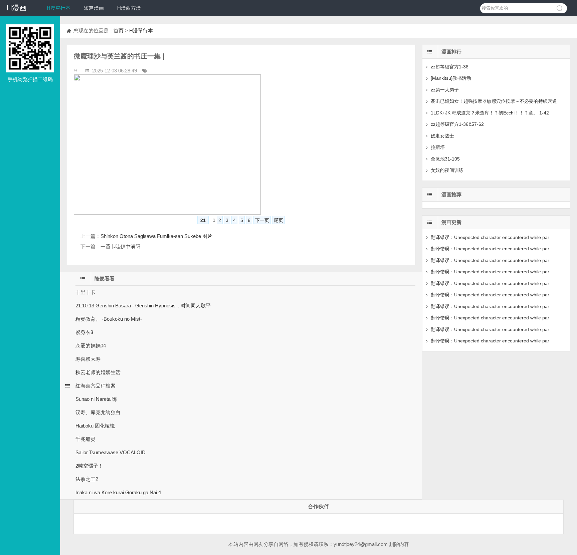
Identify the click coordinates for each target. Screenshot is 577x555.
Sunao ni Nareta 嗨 (96, 399)
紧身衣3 (84, 332)
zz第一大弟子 (445, 89)
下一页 (262, 220)
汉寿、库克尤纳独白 (98, 412)
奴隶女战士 (442, 135)
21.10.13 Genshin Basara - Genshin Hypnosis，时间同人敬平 (143, 305)
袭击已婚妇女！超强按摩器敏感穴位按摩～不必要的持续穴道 (494, 101)
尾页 (278, 220)
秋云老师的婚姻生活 (98, 372)
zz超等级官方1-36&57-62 (457, 124)
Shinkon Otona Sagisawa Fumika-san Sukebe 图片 (156, 236)
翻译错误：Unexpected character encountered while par (490, 237)
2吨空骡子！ (89, 466)
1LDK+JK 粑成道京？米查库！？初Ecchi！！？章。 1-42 (490, 112)
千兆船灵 (85, 439)
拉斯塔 (438, 147)
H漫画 (17, 8)
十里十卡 (85, 292)
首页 (119, 30)
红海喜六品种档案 (95, 385)
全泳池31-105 (445, 159)
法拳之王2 (86, 479)
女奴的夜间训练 (447, 170)
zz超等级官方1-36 (449, 66)
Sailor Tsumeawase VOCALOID (110, 452)
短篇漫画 (94, 8)
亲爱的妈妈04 (90, 345)
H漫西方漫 (129, 8)
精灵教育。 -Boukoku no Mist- (108, 319)
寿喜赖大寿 (88, 359)
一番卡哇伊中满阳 (121, 246)
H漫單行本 (58, 8)
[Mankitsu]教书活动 (451, 78)
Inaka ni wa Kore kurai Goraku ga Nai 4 (118, 492)
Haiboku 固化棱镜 (95, 426)
